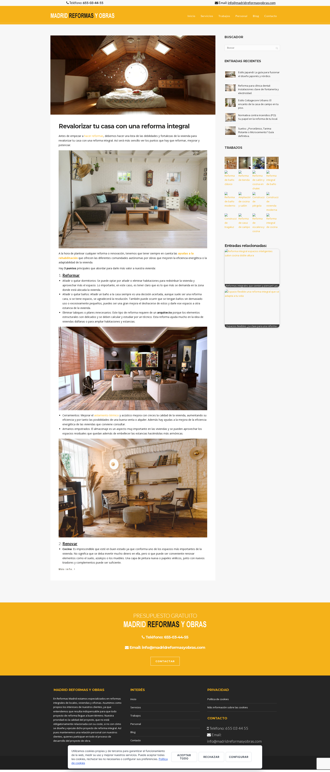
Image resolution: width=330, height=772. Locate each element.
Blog (256, 16)
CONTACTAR (165, 661)
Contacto (270, 16)
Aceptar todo (184, 757)
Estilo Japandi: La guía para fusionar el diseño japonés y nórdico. (259, 74)
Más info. (67, 569)
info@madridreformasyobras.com (173, 647)
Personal (241, 16)
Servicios (207, 16)
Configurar (238, 756)
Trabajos (224, 16)
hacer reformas (93, 136)
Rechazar (211, 756)
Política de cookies (218, 699)
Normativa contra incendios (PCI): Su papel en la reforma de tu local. (258, 117)
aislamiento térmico (106, 415)
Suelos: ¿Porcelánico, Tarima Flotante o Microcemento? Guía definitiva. (256, 132)
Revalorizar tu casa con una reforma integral (124, 126)
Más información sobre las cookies (227, 707)
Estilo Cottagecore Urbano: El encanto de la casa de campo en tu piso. (258, 104)
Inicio (191, 16)
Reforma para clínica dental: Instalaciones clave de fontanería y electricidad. (258, 89)
